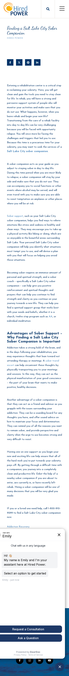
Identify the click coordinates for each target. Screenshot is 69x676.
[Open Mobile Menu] (62, 9)
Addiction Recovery (18, 526)
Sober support (15, 216)
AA (50, 316)
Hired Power (15, 38)
